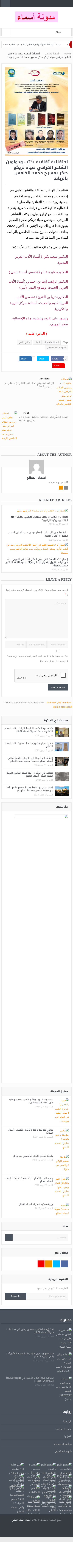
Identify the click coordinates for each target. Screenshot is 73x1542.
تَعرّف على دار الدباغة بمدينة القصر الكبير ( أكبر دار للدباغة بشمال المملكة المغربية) (29, 789)
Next (26, 413)
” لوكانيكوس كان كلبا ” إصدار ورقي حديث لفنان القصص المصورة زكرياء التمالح (37, 534)
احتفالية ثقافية (51, 342)
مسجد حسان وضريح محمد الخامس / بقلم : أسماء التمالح (29, 744)
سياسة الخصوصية (63, 1444)
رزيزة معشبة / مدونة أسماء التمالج (36, 1204)
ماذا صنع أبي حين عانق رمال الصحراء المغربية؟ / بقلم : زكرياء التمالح (30, 1355)
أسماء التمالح (36, 478)
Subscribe (16, 1296)
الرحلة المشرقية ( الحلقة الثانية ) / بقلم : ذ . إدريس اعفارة (29, 385)
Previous (45, 378)
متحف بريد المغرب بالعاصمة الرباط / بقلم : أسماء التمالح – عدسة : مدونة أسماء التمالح (29, 730)
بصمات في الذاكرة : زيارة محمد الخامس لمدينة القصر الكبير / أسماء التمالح (29, 774)
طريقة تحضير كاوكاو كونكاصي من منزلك (33, 1156)
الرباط (37, 342)
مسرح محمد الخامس (56, 348)
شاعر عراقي (24, 342)
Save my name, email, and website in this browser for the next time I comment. (37, 658)
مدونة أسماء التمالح (21, 1520)
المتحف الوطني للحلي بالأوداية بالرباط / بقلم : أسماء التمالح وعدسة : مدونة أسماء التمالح (30, 759)
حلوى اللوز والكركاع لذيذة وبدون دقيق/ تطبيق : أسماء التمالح (29, 1179)
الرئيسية (67, 1421)
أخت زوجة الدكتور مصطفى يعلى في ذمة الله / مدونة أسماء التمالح (30, 1331)
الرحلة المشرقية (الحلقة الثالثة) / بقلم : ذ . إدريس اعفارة (43, 418)
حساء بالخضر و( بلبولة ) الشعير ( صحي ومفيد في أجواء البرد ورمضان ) (31, 1101)
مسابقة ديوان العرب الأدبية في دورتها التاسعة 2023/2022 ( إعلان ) (30, 1379)
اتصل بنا (68, 1436)
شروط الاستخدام (63, 1451)
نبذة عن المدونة (64, 1429)
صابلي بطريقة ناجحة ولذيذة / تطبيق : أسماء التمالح (30, 1131)
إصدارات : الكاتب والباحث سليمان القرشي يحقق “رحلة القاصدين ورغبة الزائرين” (39, 518)
